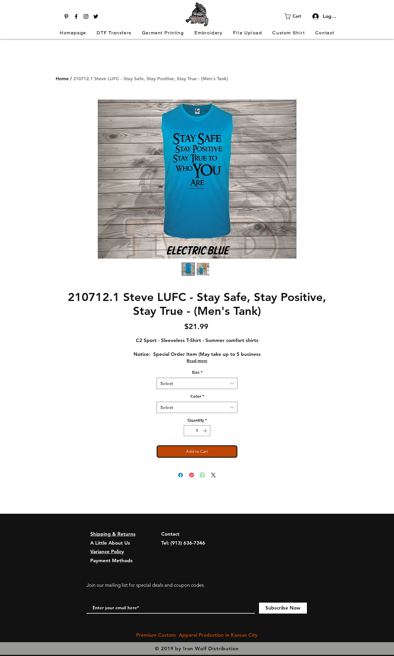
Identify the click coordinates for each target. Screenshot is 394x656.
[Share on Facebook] (180, 475)
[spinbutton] (197, 431)
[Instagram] (86, 16)
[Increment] (205, 431)
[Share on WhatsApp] (202, 475)
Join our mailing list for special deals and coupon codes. (146, 585)
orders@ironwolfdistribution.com (199, 551)
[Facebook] (76, 16)
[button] (296, 16)
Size (197, 372)
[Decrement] (188, 431)
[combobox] (197, 383)
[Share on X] (213, 475)
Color (197, 396)
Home (62, 78)
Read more (197, 360)
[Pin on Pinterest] (191, 475)
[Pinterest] (66, 16)
